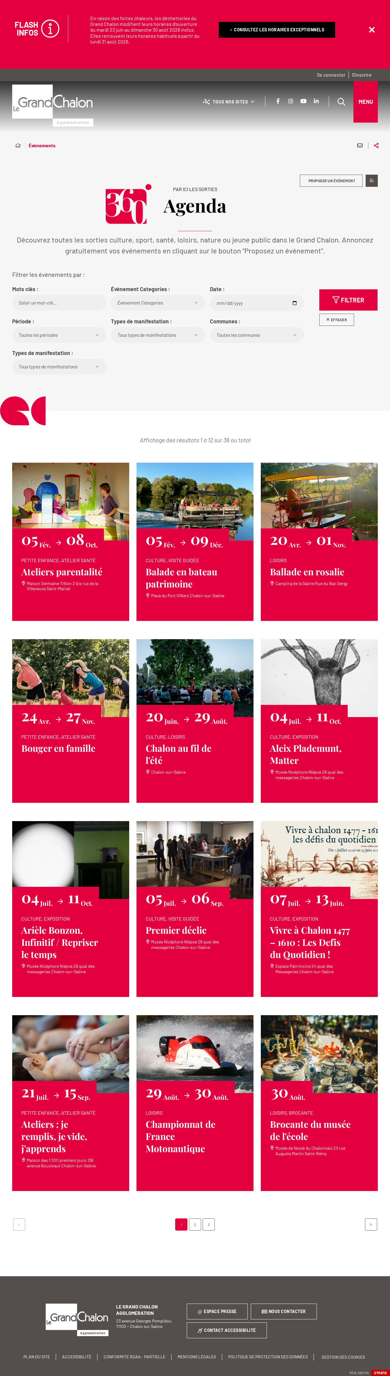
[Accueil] (18, 145)
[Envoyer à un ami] (359, 145)
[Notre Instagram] (290, 101)
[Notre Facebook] (277, 101)
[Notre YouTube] (303, 101)
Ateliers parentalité (61, 572)
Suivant (371, 1224)
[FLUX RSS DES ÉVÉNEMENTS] (372, 181)
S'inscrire (362, 75)
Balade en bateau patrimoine (181, 578)
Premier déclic (176, 930)
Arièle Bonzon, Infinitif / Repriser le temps (59, 942)
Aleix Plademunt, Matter (306, 754)
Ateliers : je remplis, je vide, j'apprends (54, 1136)
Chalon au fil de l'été (178, 754)
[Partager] (376, 145)
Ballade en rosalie (307, 572)
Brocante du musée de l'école (310, 1130)
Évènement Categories (140, 302)
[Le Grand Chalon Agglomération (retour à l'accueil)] (52, 105)
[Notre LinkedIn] (316, 101)
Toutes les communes (238, 335)
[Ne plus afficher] (372, 30)
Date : (217, 289)
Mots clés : (25, 289)
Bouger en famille (58, 748)
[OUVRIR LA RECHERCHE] (341, 102)
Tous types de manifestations (146, 335)
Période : (23, 321)
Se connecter (331, 75)
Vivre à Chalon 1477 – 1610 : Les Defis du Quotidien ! (310, 942)
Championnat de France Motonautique (180, 1136)
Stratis (380, 1373)
